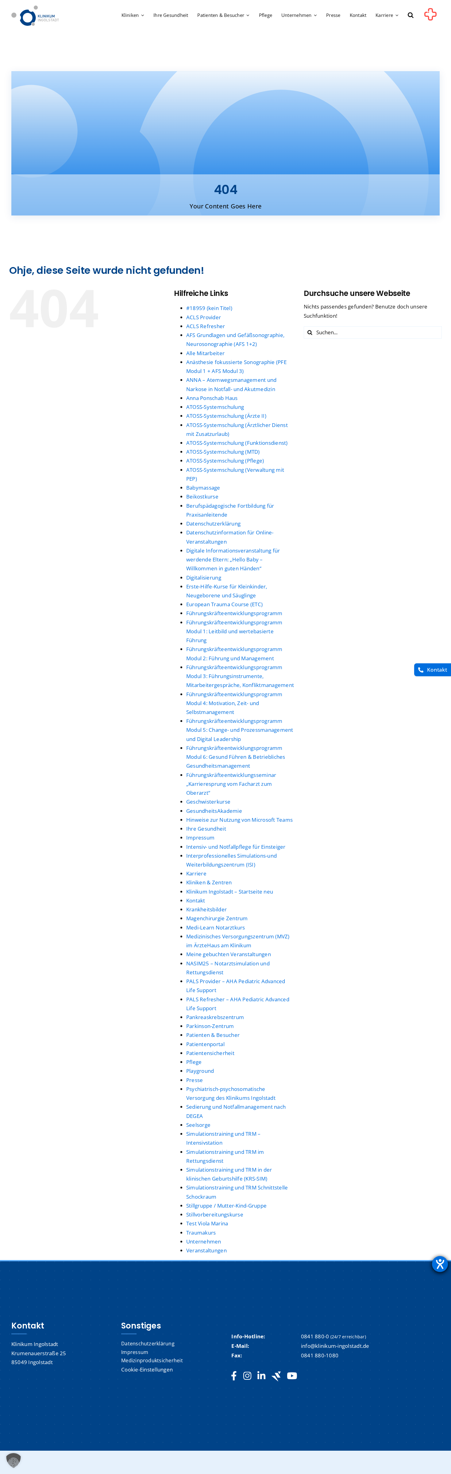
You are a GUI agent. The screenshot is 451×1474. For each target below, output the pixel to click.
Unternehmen (203, 1241)
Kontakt (195, 900)
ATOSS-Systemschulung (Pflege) (225, 460)
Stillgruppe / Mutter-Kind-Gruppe (226, 1205)
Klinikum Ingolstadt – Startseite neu (229, 891)
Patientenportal (205, 1044)
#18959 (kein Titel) (209, 308)
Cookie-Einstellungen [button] (147, 1369)
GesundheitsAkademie (214, 810)
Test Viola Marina (207, 1223)
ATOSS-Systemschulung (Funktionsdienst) (237, 442)
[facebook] (234, 1376)
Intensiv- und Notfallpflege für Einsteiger (236, 846)
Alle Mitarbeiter (205, 353)
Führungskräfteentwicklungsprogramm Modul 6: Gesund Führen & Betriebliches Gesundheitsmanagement (235, 756)
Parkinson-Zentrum (210, 1026)
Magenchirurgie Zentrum (217, 918)
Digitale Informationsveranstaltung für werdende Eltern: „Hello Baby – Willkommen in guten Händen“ (233, 559)
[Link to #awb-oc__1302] (430, 16)
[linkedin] (261, 1376)
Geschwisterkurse (208, 801)
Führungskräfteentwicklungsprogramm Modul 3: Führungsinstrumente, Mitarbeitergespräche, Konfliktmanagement (240, 676)
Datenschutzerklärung (213, 523)
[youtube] (292, 1376)
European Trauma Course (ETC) (224, 604)
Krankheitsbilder (206, 909)
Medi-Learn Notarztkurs (215, 927)
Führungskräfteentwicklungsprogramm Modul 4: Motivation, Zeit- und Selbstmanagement (234, 703)
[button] (410, 15)
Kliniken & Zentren (209, 882)
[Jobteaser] (276, 1376)
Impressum (200, 837)
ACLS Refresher (205, 326)
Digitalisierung (203, 577)
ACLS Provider (203, 317)
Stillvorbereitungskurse (214, 1214)
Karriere (196, 873)
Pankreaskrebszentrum (215, 1017)
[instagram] (247, 1376)
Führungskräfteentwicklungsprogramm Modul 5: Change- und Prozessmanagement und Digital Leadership (239, 729)
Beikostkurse (202, 496)
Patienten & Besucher (213, 1034)
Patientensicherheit (210, 1053)
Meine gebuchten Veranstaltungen (228, 954)
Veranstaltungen (206, 1250)
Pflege (194, 1061)
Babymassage (203, 487)
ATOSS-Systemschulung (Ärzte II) (226, 415)
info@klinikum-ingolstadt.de (335, 1345)
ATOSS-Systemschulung (215, 406)
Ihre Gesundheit (206, 828)
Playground (200, 1070)
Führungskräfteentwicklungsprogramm (234, 613)
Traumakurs (201, 1232)
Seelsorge (198, 1124)
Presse (194, 1080)
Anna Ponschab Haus (212, 397)
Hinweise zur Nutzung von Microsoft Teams (239, 819)
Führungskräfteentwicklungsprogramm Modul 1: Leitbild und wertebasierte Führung (234, 631)
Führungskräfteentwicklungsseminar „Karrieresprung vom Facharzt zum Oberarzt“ (231, 783)
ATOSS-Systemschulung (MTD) (223, 451)
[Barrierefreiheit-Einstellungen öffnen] (440, 1264)
